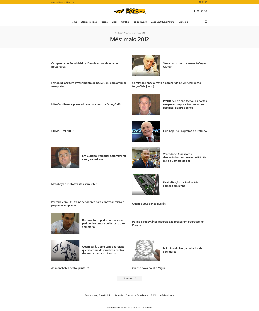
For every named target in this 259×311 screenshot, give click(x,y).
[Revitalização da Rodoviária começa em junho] (146, 184)
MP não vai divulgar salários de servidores (182, 249)
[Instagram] (203, 2)
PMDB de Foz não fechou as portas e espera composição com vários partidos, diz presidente (185, 104)
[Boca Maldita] (129, 11)
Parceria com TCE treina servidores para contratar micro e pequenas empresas (87, 203)
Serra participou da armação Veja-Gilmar (184, 64)
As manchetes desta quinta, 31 (70, 268)
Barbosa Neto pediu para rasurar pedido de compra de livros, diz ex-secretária (104, 223)
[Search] (206, 22)
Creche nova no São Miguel (149, 268)
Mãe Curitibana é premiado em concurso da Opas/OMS (86, 104)
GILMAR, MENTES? (62, 131)
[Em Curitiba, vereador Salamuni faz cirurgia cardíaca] (65, 157)
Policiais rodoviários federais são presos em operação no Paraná (168, 223)
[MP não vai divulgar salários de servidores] (146, 250)
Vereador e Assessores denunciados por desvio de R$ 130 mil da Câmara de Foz (184, 157)
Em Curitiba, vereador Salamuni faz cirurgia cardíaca (104, 157)
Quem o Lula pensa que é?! (149, 203)
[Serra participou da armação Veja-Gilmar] (146, 65)
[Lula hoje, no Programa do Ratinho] (146, 131)
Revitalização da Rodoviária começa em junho (180, 184)
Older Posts (128, 278)
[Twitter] (200, 2)
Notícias (118, 33)
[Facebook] (196, 2)
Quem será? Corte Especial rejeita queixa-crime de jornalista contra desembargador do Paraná (103, 250)
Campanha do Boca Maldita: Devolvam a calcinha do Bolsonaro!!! (84, 64)
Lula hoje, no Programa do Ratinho (185, 131)
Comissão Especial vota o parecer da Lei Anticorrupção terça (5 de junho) (166, 84)
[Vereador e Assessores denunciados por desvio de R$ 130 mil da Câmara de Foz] (146, 157)
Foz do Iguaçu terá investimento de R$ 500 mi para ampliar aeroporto (88, 84)
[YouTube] (206, 2)
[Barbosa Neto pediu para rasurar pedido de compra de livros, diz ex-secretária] (65, 223)
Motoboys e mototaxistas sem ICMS (74, 184)
